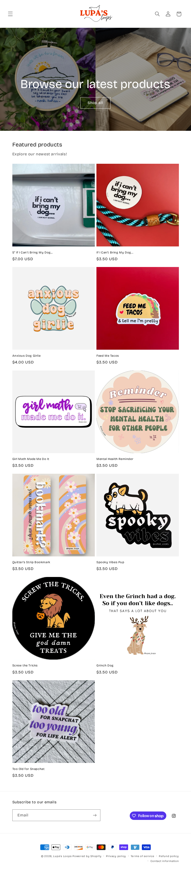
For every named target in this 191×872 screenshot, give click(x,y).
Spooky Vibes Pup (110, 562)
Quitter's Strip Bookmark (31, 562)
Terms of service (142, 856)
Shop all (95, 102)
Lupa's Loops (62, 856)
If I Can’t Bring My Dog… (114, 252)
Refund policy (169, 856)
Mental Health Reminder (114, 459)
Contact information (164, 861)
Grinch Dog (105, 665)
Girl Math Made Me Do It (30, 459)
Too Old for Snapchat (28, 769)
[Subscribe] (94, 815)
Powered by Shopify (86, 856)
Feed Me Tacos (107, 356)
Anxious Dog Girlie (26, 356)
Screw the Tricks (25, 665)
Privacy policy (116, 856)
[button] (10, 14)
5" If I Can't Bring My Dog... (32, 252)
